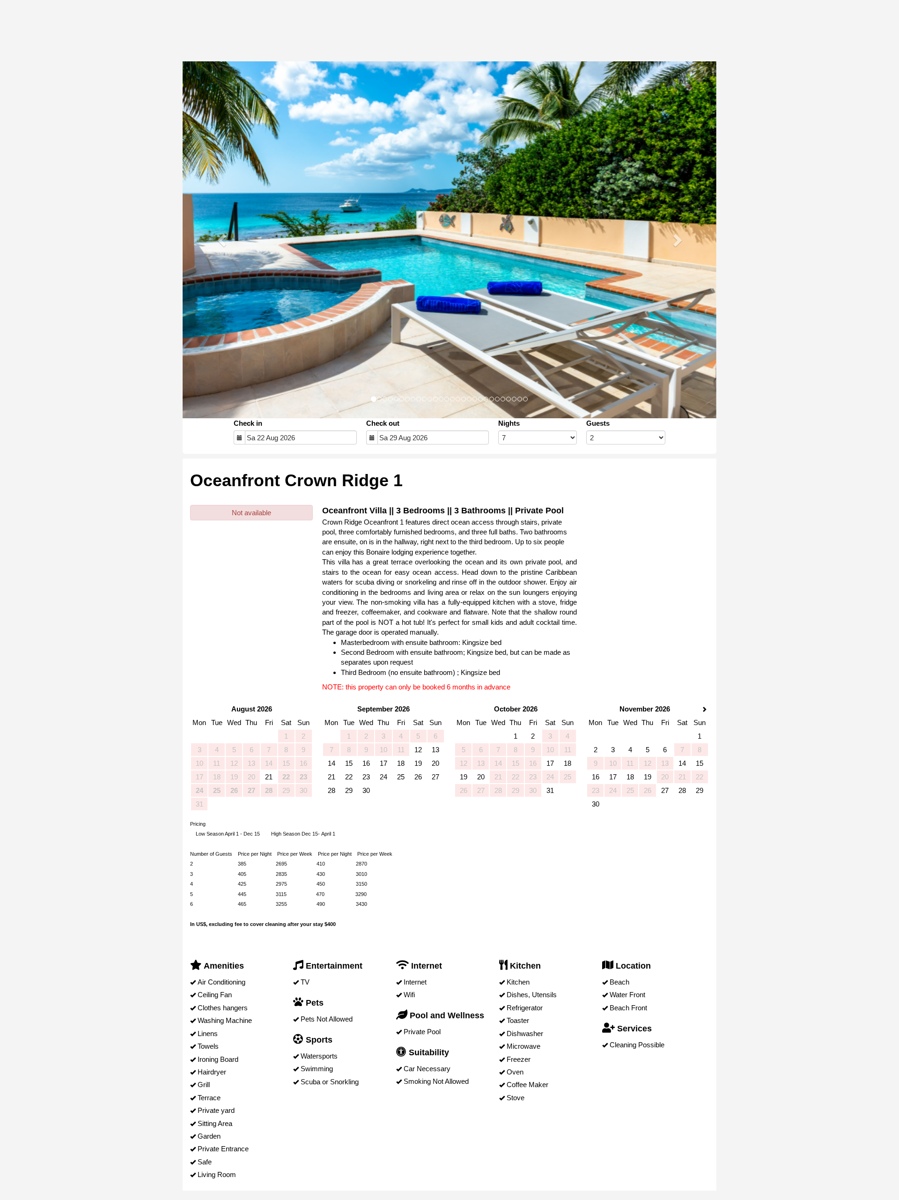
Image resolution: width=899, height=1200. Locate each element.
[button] (223, 239)
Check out (382, 423)
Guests (598, 423)
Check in (248, 423)
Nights (509, 423)
